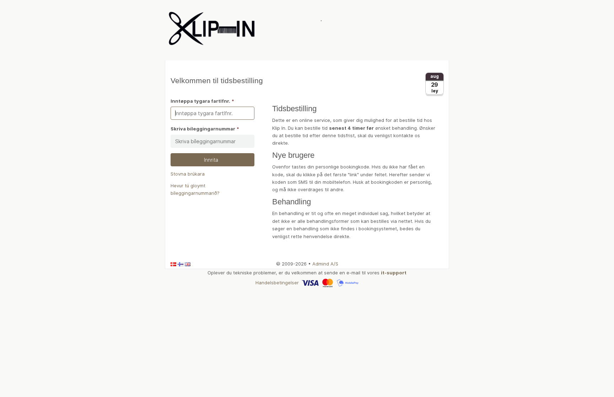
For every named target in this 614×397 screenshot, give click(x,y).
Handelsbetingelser (277, 282)
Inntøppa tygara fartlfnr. (200, 101)
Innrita (212, 160)
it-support (393, 272)
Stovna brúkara (188, 174)
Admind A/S (325, 264)
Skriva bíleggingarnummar (203, 129)
